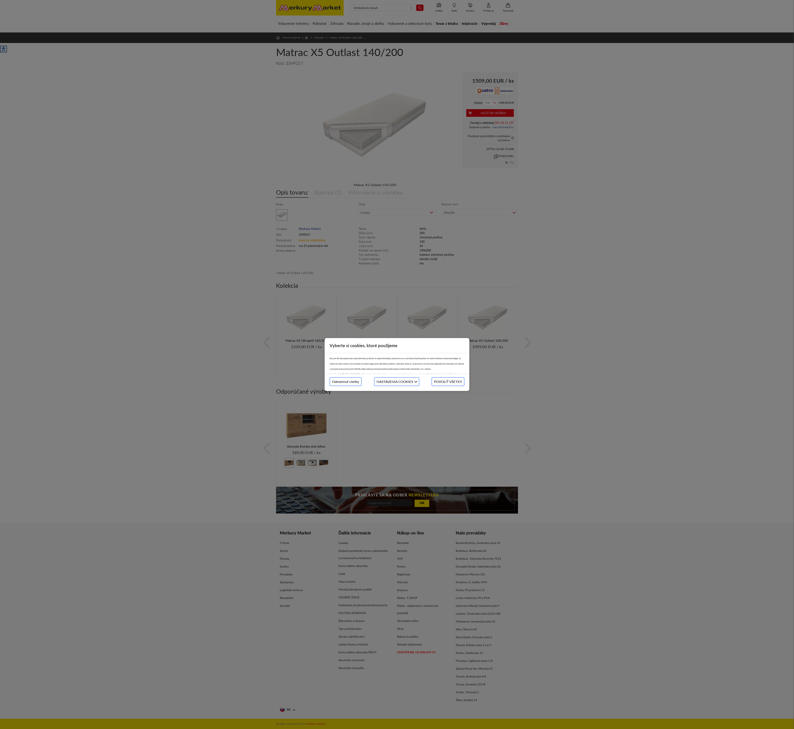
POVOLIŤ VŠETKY (448, 381)
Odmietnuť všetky (345, 381)
